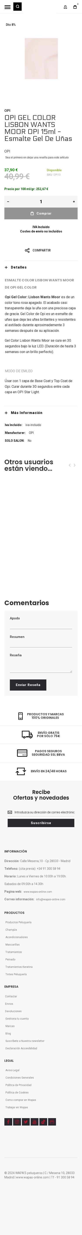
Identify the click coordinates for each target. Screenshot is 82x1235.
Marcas (10, 1026)
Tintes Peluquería (16, 974)
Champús (11, 929)
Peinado (10, 959)
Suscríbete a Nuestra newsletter (24, 1041)
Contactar (11, 996)
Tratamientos (13, 952)
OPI (7, 111)
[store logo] (40, 8)
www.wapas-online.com (38, 891)
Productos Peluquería (18, 922)
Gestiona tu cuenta (17, 1018)
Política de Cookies (17, 1092)
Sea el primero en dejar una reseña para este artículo (37, 157)
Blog (8, 1033)
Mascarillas (12, 944)
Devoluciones (13, 1011)
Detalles (19, 267)
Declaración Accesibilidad (21, 1048)
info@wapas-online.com (50, 899)
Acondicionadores (16, 937)
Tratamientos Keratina (19, 966)
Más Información (26, 413)
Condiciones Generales (19, 1077)
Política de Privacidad (18, 1085)
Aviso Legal (12, 1070)
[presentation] (69, 465)
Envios (9, 1003)
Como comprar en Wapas (20, 1100)
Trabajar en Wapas (16, 1107)
